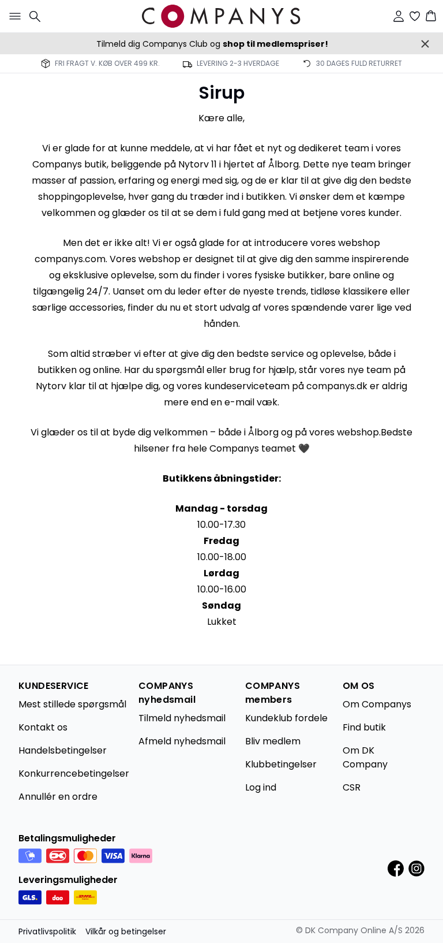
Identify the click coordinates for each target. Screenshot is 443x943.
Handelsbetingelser (62, 750)
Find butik (364, 727)
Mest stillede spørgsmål (72, 704)
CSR (352, 787)
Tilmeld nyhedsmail (182, 718)
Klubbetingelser (281, 764)
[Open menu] (12, 16)
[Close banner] (425, 44)
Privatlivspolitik (47, 931)
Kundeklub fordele (286, 718)
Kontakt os (42, 727)
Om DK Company (365, 757)
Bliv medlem (273, 741)
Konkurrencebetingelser (73, 773)
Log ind (260, 787)
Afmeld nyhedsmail (182, 741)
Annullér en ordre (57, 796)
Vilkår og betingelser (125, 931)
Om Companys (377, 704)
